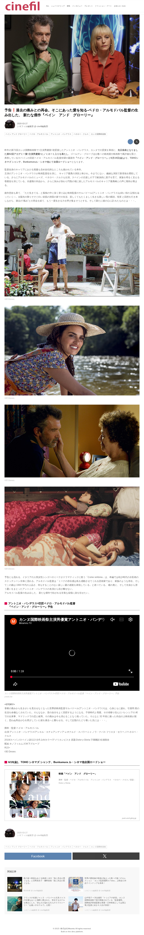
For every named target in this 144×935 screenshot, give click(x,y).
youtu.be (8, 696)
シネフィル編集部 (25, 126)
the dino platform (75, 932)
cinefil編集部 (42, 126)
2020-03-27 (22, 123)
